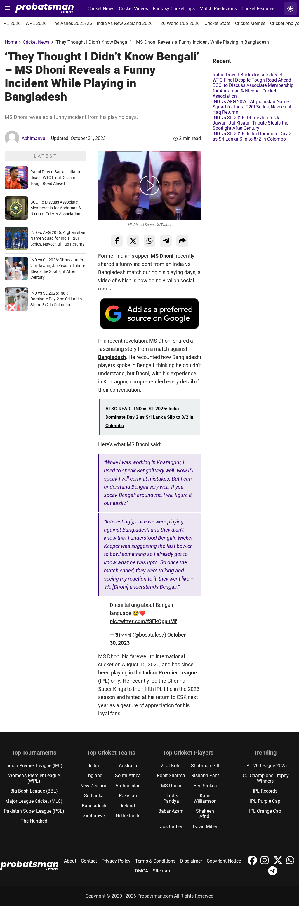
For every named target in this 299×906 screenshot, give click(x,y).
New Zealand (93, 785)
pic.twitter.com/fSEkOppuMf (143, 621)
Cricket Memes (250, 23)
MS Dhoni (162, 256)
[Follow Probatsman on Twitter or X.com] (278, 863)
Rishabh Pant (205, 775)
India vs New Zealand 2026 (125, 23)
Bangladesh (112, 357)
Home (11, 42)
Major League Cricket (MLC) (33, 801)
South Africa (128, 775)
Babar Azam (171, 811)
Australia (128, 765)
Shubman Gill (205, 765)
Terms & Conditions (155, 861)
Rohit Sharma (171, 775)
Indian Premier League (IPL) (33, 765)
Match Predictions (218, 8)
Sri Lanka (94, 795)
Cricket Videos (133, 8)
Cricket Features (257, 8)
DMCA (141, 871)
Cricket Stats (217, 23)
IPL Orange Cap (265, 811)
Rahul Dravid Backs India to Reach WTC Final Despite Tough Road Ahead (55, 177)
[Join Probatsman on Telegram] (272, 874)
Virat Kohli (171, 765)
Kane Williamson (205, 798)
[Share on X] (133, 241)
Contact (89, 861)
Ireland (128, 806)
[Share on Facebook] (117, 241)
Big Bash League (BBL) (34, 791)
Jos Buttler (171, 826)
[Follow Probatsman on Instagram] (265, 863)
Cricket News (101, 8)
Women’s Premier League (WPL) (34, 778)
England (94, 775)
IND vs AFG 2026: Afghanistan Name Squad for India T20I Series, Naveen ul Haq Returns (57, 238)
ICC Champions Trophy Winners (265, 778)
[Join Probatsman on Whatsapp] (290, 863)
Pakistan (128, 795)
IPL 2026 (11, 23)
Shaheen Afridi (205, 813)
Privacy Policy (116, 861)
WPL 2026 (36, 23)
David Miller (205, 826)
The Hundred (34, 821)
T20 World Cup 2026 (178, 23)
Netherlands (128, 816)
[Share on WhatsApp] (149, 241)
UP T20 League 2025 (265, 765)
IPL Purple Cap (265, 801)
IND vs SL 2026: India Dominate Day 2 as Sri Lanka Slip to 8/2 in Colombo (56, 299)
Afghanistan (128, 785)
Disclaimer (191, 861)
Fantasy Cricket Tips (174, 8)
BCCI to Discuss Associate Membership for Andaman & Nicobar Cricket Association (55, 208)
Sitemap (161, 871)
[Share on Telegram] (166, 241)
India (94, 765)
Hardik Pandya (171, 798)
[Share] (182, 241)
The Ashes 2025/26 (71, 23)
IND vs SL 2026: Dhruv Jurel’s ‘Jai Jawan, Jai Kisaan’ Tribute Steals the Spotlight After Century (250, 123)
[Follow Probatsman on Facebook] (253, 863)
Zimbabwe (94, 816)
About (70, 861)
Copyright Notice (224, 861)
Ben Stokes (205, 785)
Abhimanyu (33, 138)
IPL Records (265, 791)
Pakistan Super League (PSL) (34, 811)
